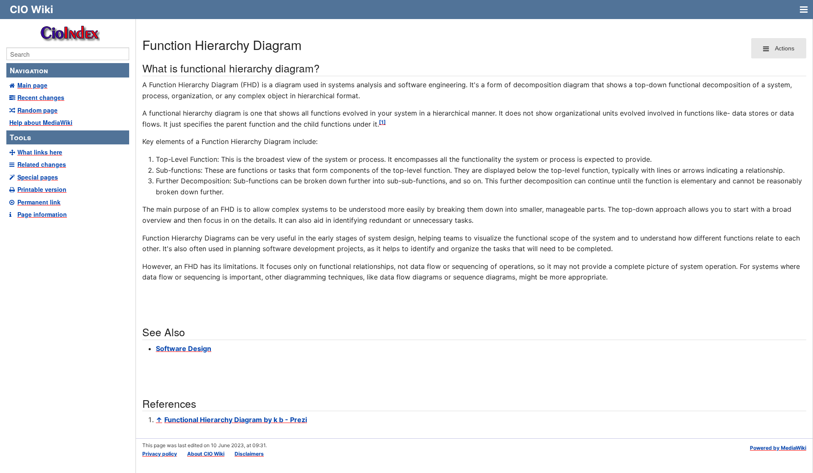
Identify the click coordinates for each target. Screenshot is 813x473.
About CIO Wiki (205, 454)
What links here (39, 152)
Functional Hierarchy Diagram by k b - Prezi (235, 419)
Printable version (41, 189)
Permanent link (39, 202)
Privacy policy (159, 454)
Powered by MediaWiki (778, 448)
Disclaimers (249, 454)
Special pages (37, 177)
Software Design (183, 348)
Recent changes (40, 97)
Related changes (41, 164)
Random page (37, 110)
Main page (32, 85)
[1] (382, 122)
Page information (42, 214)
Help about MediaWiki (40, 122)
